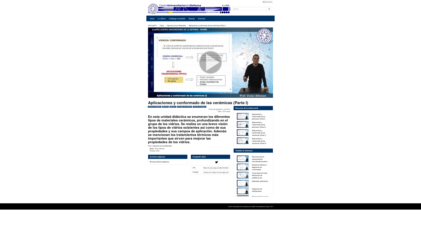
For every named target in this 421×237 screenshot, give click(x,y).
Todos (162, 25)
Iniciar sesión (268, 2)
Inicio (152, 18)
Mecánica (165, 106)
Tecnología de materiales (184, 106)
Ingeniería (173, 106)
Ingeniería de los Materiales (176, 25)
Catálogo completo (177, 18)
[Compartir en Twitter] (216, 163)
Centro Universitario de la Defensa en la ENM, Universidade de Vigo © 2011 (251, 206)
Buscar (192, 18)
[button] (210, 157)
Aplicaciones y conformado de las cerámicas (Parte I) (207, 25)
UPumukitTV (152, 25)
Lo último (162, 18)
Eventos (201, 18)
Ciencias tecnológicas (154, 106)
